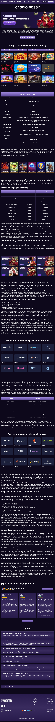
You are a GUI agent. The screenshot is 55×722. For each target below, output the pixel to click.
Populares (6, 49)
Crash (33, 49)
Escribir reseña (47, 588)
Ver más (27, 620)
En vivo (19, 49)
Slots (47, 49)
